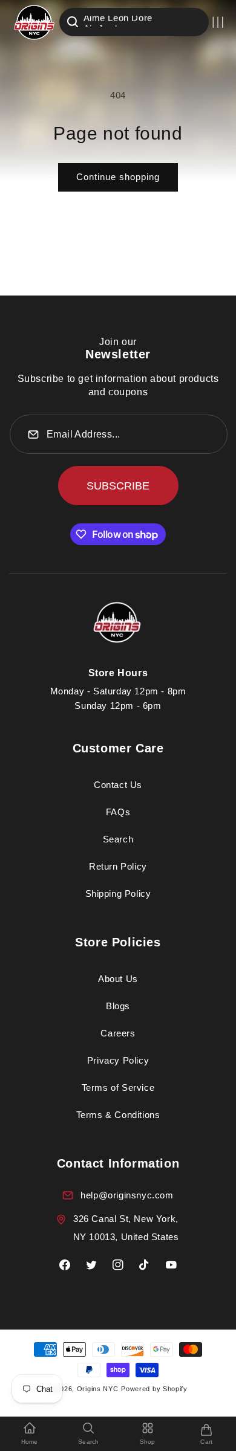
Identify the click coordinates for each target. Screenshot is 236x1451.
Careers (117, 1033)
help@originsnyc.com (126, 1195)
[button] (218, 22)
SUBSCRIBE (118, 486)
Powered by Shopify (154, 1388)
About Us (118, 979)
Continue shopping (118, 177)
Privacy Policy (118, 1060)
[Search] (72, 21)
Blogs (118, 1006)
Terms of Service (118, 1087)
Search (118, 839)
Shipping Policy (118, 893)
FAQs (118, 812)
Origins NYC (98, 1388)
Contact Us (118, 785)
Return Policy (118, 866)
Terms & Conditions (118, 1115)
